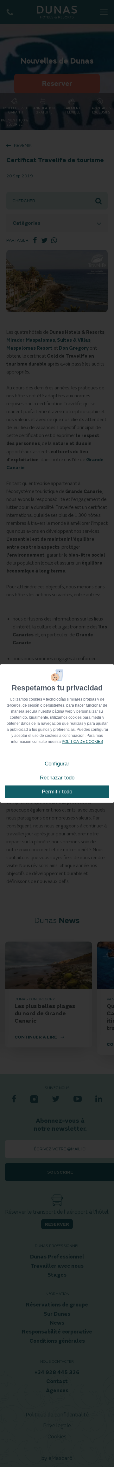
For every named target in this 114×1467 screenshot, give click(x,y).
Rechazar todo (57, 778)
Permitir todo (57, 792)
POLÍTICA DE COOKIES (82, 741)
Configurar (57, 764)
